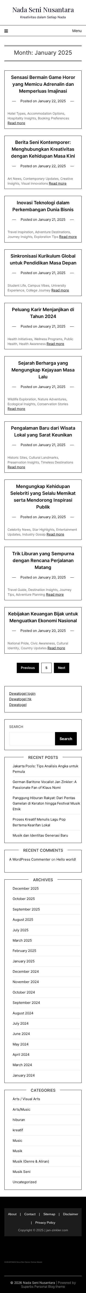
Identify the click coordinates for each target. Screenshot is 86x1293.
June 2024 (21, 1034)
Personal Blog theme (49, 1286)
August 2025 (23, 919)
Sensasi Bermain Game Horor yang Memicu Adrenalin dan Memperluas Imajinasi (43, 84)
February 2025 (24, 950)
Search (16, 727)
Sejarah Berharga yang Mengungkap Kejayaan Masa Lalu (43, 370)
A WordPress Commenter (29, 859)
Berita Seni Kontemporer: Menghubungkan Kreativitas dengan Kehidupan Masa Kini (43, 149)
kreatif (18, 1130)
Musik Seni (22, 1171)
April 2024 (21, 1054)
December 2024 (26, 971)
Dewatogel (18, 705)
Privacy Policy (45, 1222)
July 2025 (20, 930)
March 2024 (22, 1065)
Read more (16, 123)
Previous (28, 668)
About (12, 1214)
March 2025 (22, 940)
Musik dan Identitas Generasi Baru (40, 835)
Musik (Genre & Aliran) (31, 1161)
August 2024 (23, 1013)
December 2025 (26, 888)
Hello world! (66, 859)
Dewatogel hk (20, 699)
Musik (17, 1151)
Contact (30, 1214)
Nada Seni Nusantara (43, 9)
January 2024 (24, 1075)
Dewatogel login (22, 693)
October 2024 (24, 992)
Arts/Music (21, 1109)
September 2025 (26, 909)
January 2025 (24, 961)
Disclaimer (70, 1214)
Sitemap (49, 1214)
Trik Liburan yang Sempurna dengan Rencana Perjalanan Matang (43, 560)
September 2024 (26, 1002)
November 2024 (26, 982)
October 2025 (24, 899)
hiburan (19, 1120)
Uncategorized (24, 1182)
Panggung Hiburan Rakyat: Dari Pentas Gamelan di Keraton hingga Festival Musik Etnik (46, 803)
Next (61, 668)
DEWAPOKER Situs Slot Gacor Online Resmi (23, 1262)
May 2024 (21, 1044)
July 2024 (21, 1023)
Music (17, 1140)
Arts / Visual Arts (26, 1099)
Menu (77, 30)
